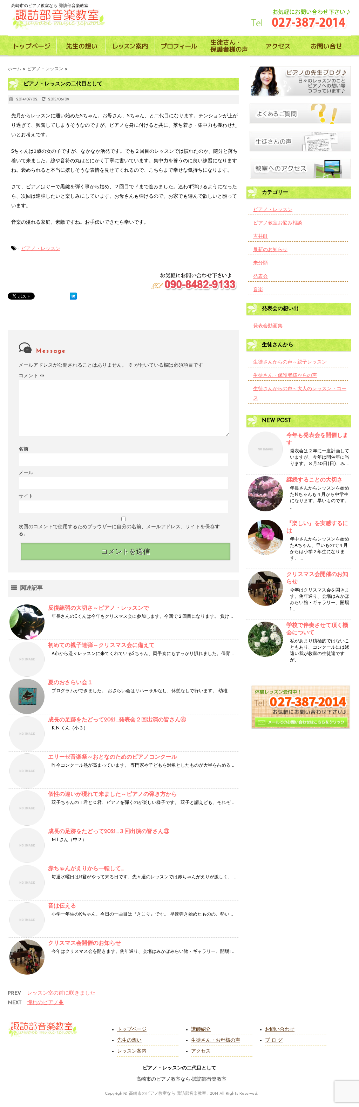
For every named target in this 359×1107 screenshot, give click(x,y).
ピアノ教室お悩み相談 (277, 223)
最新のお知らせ (270, 250)
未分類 (260, 263)
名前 (23, 449)
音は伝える (62, 906)
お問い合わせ (279, 1029)
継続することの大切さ (314, 480)
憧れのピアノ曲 (45, 1003)
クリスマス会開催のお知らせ (84, 943)
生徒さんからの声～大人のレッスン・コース (299, 393)
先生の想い (129, 1040)
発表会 (260, 276)
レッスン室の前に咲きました (61, 993)
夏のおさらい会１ (70, 683)
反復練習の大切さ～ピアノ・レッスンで (98, 608)
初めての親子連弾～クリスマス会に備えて (101, 645)
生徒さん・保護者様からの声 (285, 375)
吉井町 (260, 236)
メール (26, 473)
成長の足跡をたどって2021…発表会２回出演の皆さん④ (117, 720)
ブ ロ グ (274, 1040)
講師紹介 (201, 1029)
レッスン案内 (132, 1051)
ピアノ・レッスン (40, 248)
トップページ (132, 1029)
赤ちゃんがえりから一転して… (86, 869)
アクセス (201, 1051)
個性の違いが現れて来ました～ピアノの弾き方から (112, 794)
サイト (26, 496)
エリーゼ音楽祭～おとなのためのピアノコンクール (112, 757)
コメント (32, 376)
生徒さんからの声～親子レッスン (290, 362)
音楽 (258, 290)
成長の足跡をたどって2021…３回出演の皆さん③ (108, 831)
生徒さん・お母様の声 (215, 1040)
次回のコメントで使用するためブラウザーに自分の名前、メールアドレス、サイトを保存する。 (119, 530)
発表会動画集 (268, 326)
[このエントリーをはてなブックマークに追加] (73, 296)
